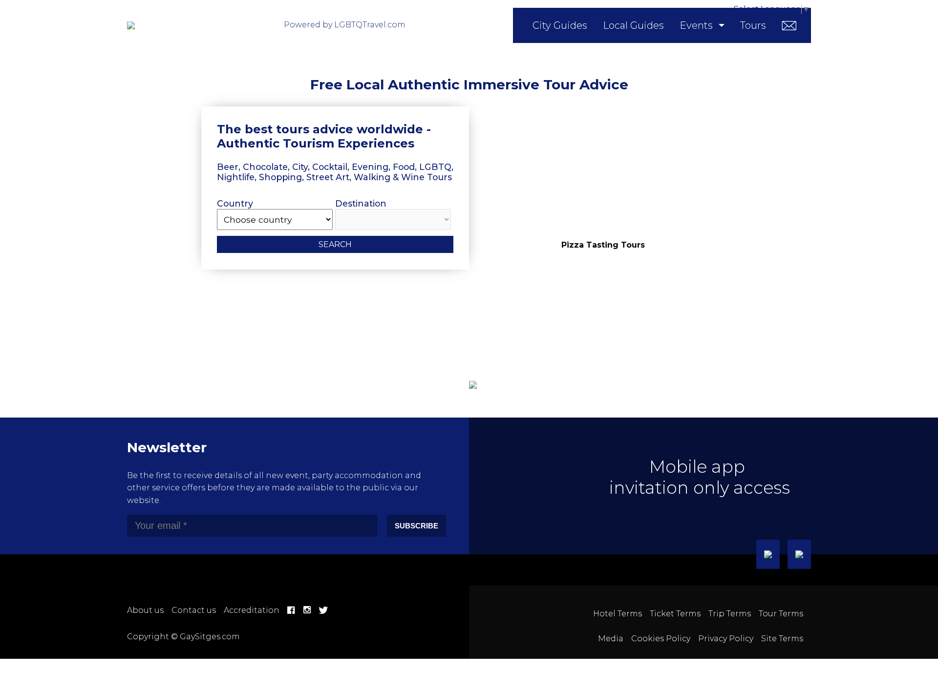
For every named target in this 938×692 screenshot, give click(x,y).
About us (145, 610)
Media (610, 638)
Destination (360, 203)
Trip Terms (729, 613)
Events (696, 25)
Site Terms (782, 638)
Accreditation (251, 610)
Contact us (193, 610)
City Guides (560, 25)
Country (235, 203)
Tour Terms (781, 613)
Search (335, 244)
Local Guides (633, 25)
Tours (753, 25)
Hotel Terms (617, 613)
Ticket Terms (675, 613)
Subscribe (416, 526)
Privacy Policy (725, 638)
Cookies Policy (660, 638)
